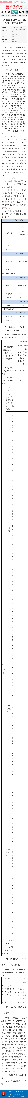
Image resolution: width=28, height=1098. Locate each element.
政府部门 (24, 15)
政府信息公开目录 (16, 15)
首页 (2, 12)
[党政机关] (3, 1094)
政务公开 (14, 12)
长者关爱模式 (6, 2)
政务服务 (21, 12)
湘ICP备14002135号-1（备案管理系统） (16, 1096)
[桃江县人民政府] (14, 7)
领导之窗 (7, 12)
